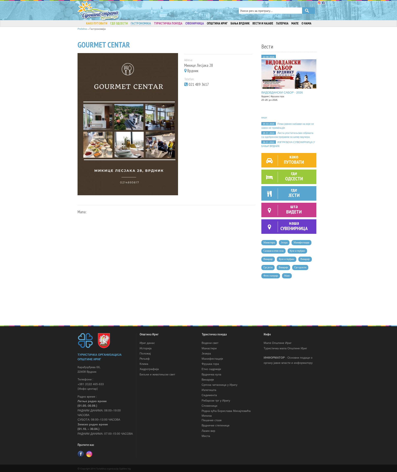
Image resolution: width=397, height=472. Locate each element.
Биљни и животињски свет (157, 374)
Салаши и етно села (273, 250)
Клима (144, 364)
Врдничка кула (211, 374)
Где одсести (300, 267)
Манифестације (301, 242)
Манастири (269, 242)
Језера (284, 242)
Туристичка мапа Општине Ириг (285, 348)
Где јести (268, 267)
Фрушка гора (210, 364)
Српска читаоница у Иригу (219, 384)
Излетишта (209, 390)
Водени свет (210, 343)
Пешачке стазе (212, 420)
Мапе (287, 275)
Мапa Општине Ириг (278, 343)
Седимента (209, 395)
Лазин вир (208, 430)
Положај (145, 353)
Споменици (209, 405)
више (264, 117)
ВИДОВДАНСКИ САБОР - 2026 (282, 92)
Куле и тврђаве (297, 250)
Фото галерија (270, 275)
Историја (146, 348)
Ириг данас (147, 343)
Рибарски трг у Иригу (216, 400)
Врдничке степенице (216, 425)
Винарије (268, 259)
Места (206, 436)
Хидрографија (149, 369)
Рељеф (145, 358)
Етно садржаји (211, 369)
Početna (82, 29)
